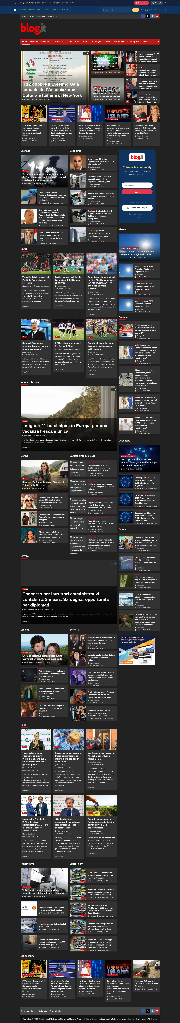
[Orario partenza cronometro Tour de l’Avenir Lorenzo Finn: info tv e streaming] (78, 875)
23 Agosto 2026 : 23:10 (96, 354)
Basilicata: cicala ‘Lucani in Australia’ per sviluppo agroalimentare (101, 756)
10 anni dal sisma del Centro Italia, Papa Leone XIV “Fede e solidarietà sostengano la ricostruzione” (145, 423)
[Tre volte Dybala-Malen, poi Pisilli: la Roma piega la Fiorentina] (36, 263)
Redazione (41, 16)
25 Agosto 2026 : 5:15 (40, 183)
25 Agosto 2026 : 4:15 (143, 138)
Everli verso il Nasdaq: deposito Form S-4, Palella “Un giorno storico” (101, 161)
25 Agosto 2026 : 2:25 (113, 72)
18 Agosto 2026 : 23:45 (48, 699)
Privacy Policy (53, 16)
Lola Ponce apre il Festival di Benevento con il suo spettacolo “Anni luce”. (100, 713)
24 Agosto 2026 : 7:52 (96, 513)
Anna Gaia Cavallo (29, 138)
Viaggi (25, 415)
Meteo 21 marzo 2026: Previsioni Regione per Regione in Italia (144, 269)
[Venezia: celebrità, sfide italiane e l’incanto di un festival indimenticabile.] (78, 658)
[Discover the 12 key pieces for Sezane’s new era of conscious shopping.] (29, 518)
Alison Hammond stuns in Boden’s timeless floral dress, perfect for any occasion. (51, 534)
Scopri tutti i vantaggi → (137, 214)
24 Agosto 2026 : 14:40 (143, 587)
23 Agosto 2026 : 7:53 (96, 550)
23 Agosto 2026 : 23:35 (97, 204)
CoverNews (141, 1019)
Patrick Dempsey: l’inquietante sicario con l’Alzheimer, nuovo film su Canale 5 (52, 673)
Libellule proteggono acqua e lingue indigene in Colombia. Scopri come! (146, 579)
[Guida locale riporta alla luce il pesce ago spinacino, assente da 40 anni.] (126, 562)
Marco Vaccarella (95, 167)
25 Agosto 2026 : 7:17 (87, 138)
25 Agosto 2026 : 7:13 (115, 143)
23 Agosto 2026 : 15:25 (48, 681)
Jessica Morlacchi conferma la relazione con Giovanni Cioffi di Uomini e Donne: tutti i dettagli (148, 86)
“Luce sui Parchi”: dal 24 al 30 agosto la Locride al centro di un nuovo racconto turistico (62, 426)
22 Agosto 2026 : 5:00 (96, 833)
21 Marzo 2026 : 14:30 (138, 258)
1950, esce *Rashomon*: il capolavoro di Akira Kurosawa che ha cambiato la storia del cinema (33, 130)
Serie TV (90, 635)
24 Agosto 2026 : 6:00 (150, 488)
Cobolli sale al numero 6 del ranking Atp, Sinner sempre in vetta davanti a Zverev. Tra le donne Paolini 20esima (101, 283)
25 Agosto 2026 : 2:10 (47, 507)
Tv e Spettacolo (28, 119)
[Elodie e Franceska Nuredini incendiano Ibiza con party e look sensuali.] (131, 97)
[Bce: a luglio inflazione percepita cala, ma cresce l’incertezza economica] (78, 234)
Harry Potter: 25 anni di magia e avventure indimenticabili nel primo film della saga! (101, 640)
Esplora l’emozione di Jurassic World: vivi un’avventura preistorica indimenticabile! (101, 694)
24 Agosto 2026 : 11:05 (31, 354)
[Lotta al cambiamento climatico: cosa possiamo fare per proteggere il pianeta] (126, 599)
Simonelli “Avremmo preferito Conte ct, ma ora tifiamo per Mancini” (35, 346)
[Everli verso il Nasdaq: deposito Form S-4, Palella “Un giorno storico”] (78, 162)
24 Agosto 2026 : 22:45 (44, 99)
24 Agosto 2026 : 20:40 (143, 570)
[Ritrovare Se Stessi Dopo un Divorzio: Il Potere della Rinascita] (146, 969)
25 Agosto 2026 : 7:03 (37, 488)
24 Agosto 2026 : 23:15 (57, 226)
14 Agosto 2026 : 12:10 (48, 716)
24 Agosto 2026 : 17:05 (57, 913)
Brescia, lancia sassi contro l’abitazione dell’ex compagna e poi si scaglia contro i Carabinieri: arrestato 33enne (44, 177)
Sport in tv (91, 870)
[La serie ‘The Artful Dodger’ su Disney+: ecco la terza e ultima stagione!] (29, 709)
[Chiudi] (165, 3)
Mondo (25, 74)
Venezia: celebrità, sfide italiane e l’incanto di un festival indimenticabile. (101, 657)
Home (24, 41)
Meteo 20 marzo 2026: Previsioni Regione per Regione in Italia (144, 286)
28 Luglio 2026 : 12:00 (96, 665)
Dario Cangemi (28, 662)
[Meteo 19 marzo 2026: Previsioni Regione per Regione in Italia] (126, 305)
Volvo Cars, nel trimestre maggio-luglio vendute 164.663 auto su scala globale (52, 942)
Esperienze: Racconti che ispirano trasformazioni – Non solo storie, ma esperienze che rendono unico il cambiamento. (146, 619)
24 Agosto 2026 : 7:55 (96, 475)
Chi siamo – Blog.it (28, 16)
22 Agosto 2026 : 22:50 (31, 836)
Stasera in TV (73, 41)
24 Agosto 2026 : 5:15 (74, 349)
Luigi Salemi (140, 548)
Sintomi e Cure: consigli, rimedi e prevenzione (98, 462)
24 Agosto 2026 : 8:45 (143, 630)
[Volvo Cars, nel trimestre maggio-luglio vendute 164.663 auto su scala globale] (29, 942)
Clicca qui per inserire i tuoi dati (151, 10)
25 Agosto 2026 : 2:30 (143, 550)
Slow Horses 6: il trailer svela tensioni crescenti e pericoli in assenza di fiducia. (52, 691)
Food (85, 41)
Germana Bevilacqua (96, 473)
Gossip (141, 52)
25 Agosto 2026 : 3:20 (105, 881)
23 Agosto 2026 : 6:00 (150, 506)
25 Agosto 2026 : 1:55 (56, 203)
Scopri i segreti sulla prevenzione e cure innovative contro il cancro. (101, 523)
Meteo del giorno (132, 248)
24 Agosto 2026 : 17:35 (97, 186)
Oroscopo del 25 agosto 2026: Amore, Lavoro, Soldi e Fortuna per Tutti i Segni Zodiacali (139, 462)
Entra (137, 192)
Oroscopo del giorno (128, 456)
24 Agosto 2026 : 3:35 (105, 950)
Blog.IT (26, 488)
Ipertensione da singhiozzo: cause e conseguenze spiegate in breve (101, 486)
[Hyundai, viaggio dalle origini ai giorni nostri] (29, 925)
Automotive (119, 41)
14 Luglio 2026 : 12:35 (96, 702)
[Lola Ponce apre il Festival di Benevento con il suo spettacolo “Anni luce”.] (78, 713)
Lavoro (107, 41)
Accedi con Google (138, 208)
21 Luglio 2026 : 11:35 (96, 685)
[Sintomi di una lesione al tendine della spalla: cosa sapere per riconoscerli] (78, 468)
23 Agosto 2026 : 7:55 (96, 531)
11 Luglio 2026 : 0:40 (108, 718)
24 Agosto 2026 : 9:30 (105, 932)
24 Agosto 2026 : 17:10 (96, 294)
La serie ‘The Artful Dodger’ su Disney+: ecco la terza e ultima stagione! (52, 708)
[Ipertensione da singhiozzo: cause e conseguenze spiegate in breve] (78, 487)
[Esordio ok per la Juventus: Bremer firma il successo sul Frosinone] (101, 329)
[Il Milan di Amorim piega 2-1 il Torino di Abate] (68, 329)
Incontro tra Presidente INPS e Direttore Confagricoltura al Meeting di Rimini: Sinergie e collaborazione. (35, 825)
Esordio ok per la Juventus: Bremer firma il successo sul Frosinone (101, 346)
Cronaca (26, 171)
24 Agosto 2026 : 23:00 (64, 288)
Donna (58, 41)
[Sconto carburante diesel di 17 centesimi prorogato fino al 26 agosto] (78, 197)
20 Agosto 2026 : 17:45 (57, 947)
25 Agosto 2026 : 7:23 (59, 141)
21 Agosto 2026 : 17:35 (57, 929)
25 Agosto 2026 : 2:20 (113, 99)
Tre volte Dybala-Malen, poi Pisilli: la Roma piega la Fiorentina (35, 280)
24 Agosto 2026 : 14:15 (143, 607)
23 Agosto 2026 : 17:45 (97, 224)
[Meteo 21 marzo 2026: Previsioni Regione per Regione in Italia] (126, 270)
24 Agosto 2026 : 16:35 (31, 770)
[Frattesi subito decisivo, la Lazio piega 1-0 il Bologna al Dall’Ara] (68, 263)
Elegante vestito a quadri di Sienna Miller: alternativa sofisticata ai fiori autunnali (50, 499)
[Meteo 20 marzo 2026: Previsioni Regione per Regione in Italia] (126, 287)
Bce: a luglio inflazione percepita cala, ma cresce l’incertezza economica (99, 233)
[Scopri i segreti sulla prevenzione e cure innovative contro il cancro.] (78, 524)
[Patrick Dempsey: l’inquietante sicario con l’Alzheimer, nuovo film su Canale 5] (29, 675)
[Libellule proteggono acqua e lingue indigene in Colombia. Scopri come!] (126, 581)
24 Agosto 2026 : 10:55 (143, 410)
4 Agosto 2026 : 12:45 (96, 648)
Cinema (25, 652)
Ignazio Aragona (99, 72)
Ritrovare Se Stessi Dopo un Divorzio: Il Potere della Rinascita (146, 983)
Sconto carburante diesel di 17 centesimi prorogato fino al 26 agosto (101, 196)
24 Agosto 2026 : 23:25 (97, 169)
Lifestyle (45, 41)
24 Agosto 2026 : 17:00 (143, 391)
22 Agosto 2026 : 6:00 (150, 523)
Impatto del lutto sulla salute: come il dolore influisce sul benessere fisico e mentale (100, 505)
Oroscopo (132, 41)
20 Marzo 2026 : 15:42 (143, 277)
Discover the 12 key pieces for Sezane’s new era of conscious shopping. (52, 517)
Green (123, 248)
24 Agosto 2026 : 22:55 (40, 896)
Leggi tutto (26, 306)
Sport (25, 271)
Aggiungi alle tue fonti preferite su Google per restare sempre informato (48, 3)
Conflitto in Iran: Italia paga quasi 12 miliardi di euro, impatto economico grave (99, 178)
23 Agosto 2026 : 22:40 (96, 764)
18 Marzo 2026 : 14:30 (143, 311)
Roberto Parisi (28, 286)
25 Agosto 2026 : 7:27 (30, 141)
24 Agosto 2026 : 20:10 (57, 243)
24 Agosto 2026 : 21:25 (106, 897)
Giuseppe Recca (29, 99)
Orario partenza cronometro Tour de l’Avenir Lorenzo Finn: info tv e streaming (101, 875)
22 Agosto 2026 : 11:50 (97, 241)
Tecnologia (96, 41)
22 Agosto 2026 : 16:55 (64, 833)
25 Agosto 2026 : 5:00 (42, 286)
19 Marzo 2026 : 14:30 (143, 294)
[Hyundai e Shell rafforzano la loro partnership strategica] (29, 908)
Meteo (145, 41)
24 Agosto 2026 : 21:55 (46, 609)
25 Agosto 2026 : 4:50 (143, 338)
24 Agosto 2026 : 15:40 (64, 767)
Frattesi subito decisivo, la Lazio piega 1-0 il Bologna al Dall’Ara (68, 280)
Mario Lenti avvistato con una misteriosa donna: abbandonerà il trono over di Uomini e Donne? (148, 72)
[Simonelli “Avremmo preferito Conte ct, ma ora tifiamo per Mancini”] (36, 329)
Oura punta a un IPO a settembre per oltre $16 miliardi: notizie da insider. (106, 93)
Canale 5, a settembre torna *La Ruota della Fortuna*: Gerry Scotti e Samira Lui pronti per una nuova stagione (61, 130)
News (33, 41)
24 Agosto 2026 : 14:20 (48, 542)
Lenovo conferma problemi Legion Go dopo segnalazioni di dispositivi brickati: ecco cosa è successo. (107, 63)
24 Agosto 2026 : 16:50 (44, 435)
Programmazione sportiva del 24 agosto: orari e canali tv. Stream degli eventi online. (100, 926)
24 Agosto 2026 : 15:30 (106, 916)
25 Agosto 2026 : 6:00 (136, 469)
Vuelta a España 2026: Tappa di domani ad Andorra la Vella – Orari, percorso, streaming (101, 892)
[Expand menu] (37, 42)
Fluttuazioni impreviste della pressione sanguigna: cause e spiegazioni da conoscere (101, 542)
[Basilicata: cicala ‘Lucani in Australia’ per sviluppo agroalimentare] (101, 739)
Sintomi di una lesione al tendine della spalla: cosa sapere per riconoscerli (99, 467)
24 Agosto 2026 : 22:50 (143, 363)
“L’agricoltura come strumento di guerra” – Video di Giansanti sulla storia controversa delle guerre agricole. (34, 759)
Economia (91, 156)
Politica (137, 322)
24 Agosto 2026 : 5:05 (143, 433)
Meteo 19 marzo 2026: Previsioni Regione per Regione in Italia (144, 303)
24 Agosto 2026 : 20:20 (48, 525)
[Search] (158, 41)
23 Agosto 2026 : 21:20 (43, 662)
